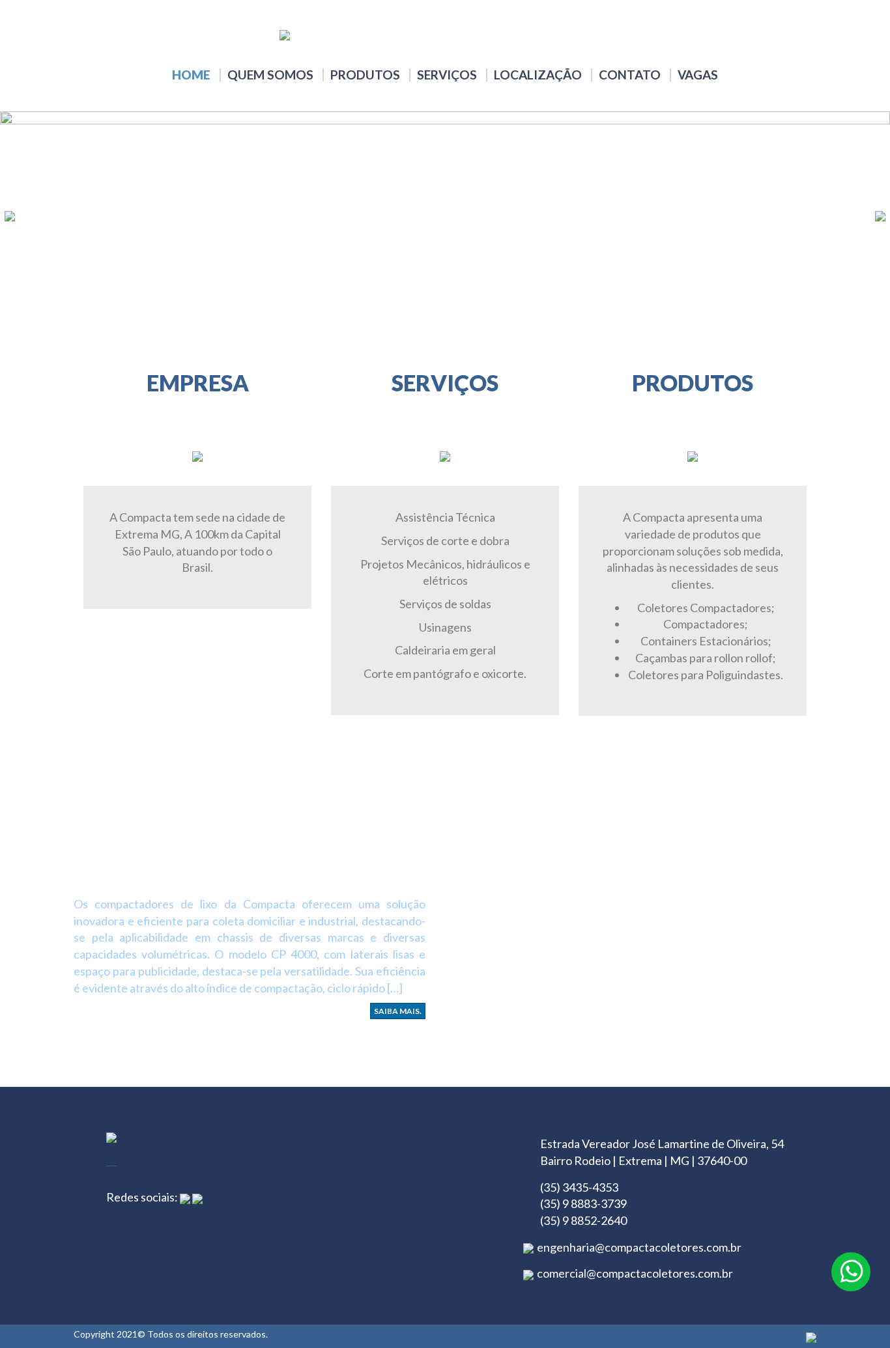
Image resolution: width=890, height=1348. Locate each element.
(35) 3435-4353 (579, 1187)
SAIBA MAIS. (398, 1011)
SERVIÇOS (447, 74)
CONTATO (630, 74)
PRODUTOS (365, 74)
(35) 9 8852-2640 (583, 1220)
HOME (191, 74)
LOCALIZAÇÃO (538, 74)
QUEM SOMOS (270, 74)
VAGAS (698, 74)
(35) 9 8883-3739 (583, 1203)
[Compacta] (445, 34)
